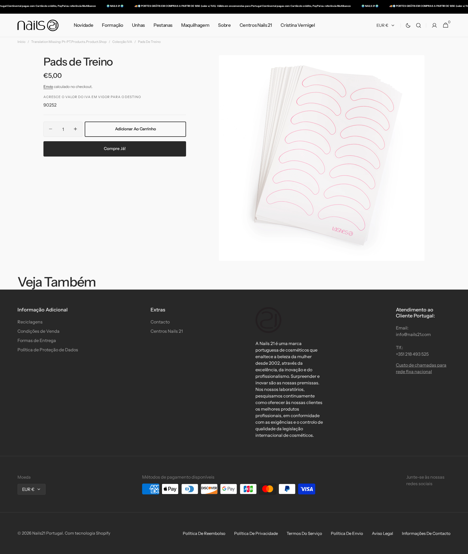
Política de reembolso (204, 533)
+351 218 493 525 (412, 354)
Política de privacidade (256, 533)
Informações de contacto (426, 533)
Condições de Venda (38, 331)
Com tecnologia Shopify (87, 533)
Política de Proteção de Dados (47, 349)
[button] (418, 25)
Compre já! (115, 148)
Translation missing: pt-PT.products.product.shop (69, 42)
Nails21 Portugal (47, 533)
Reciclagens (30, 322)
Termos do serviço (304, 533)
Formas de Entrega (36, 340)
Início (21, 42)
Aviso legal (382, 533)
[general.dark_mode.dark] (408, 25)
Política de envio (347, 533)
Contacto (160, 322)
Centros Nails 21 (167, 331)
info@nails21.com (413, 334)
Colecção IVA (122, 42)
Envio (48, 86)
